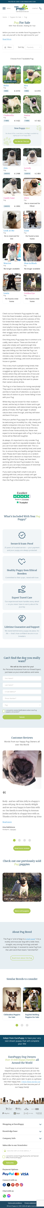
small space (30, 939)
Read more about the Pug (22, 958)
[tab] (14, 840)
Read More (7, 39)
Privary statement (30, 1203)
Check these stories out (30, 1082)
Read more (7, 822)
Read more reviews (22, 848)
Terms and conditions (15, 1203)
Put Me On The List (22, 141)
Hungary (13, 829)
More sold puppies (22, 911)
